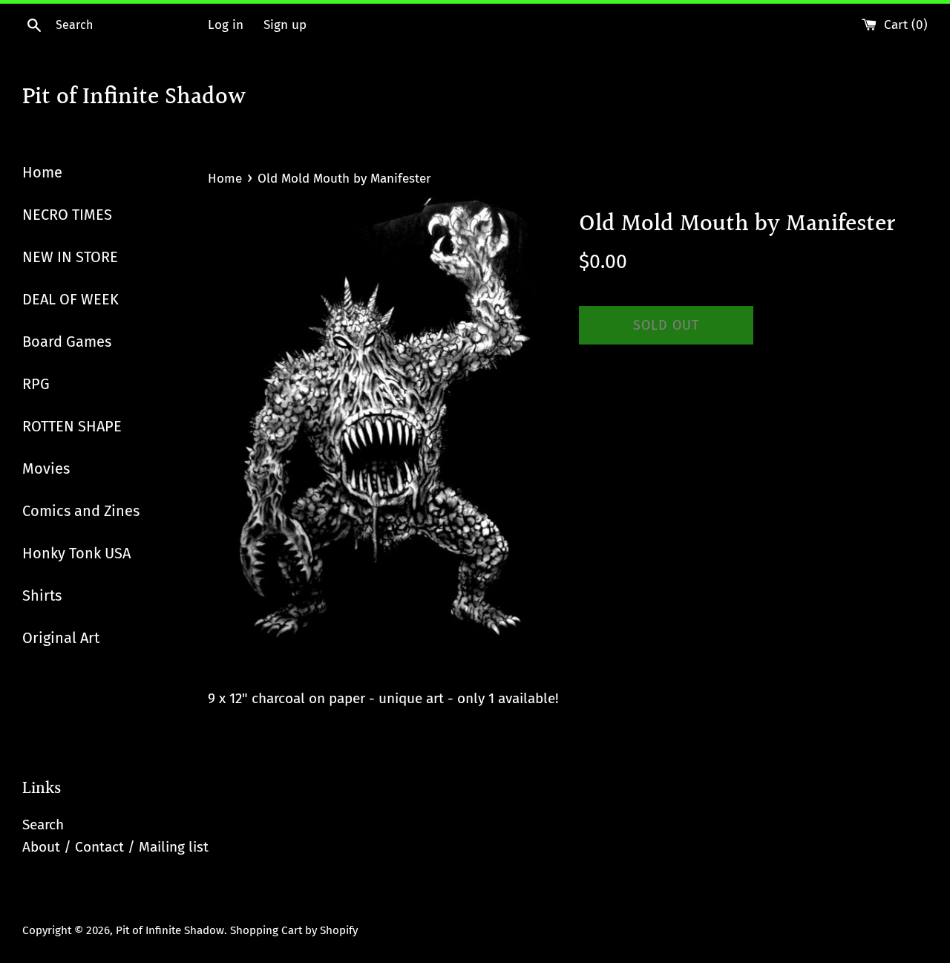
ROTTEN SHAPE (72, 426)
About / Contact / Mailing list (115, 846)
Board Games (66, 341)
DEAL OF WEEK (70, 299)
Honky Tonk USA (76, 553)
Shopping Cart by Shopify (294, 930)
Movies (46, 468)
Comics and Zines (81, 511)
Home (42, 172)
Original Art (60, 638)
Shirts (42, 595)
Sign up (285, 25)
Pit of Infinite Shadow (134, 98)
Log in (225, 25)
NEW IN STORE (70, 257)
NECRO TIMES (67, 214)
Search (43, 824)
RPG (36, 384)
